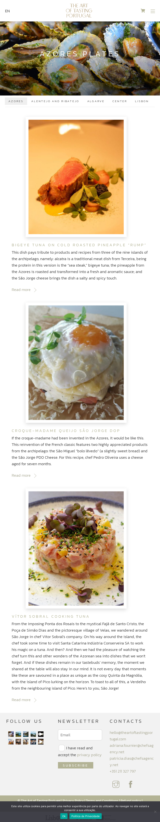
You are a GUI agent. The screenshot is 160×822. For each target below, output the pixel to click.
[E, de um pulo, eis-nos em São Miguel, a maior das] (18, 734)
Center (119, 101)
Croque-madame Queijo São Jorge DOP (66, 431)
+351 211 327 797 (123, 771)
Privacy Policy (73, 800)
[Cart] (143, 11)
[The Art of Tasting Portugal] (79, 16)
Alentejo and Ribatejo (55, 101)
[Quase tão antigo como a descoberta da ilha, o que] (11, 734)
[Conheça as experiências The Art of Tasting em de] (11, 741)
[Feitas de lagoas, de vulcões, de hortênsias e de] (33, 734)
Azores (15, 101)
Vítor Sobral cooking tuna (51, 616)
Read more (21, 290)
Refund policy (131, 800)
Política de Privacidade (85, 816)
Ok (64, 816)
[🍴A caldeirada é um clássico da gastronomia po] (41, 741)
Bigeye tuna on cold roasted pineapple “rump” (79, 245)
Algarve (96, 101)
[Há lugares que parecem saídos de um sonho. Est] (25, 734)
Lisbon (142, 101)
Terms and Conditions (102, 800)
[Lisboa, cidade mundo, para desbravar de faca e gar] (33, 741)
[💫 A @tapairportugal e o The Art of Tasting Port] (41, 734)
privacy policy (89, 755)
